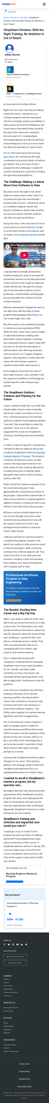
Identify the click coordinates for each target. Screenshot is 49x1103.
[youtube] (17, 944)
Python (34, 315)
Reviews (14, 17)
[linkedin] (22, 944)
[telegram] (26, 944)
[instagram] (13, 944)
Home (6, 17)
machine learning (28, 234)
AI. (14, 156)
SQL (33, 227)
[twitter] (9, 944)
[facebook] (4, 944)
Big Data (12, 12)
